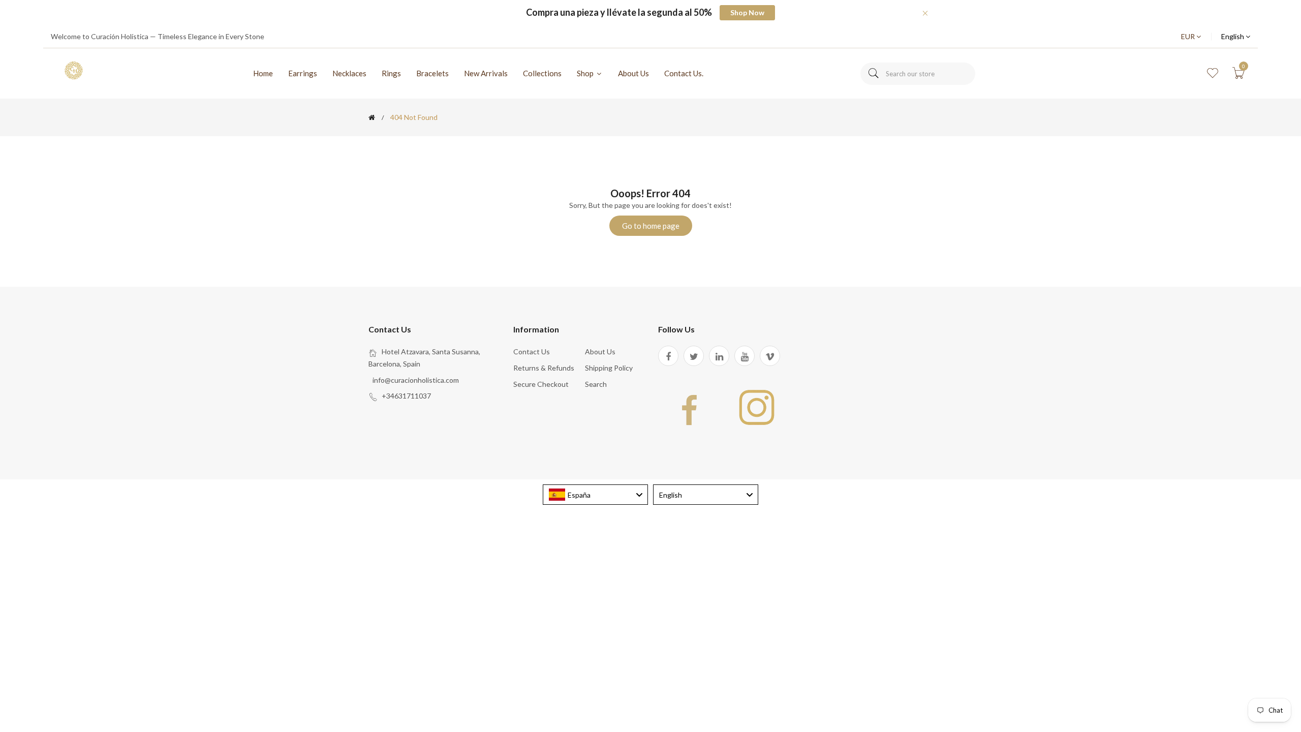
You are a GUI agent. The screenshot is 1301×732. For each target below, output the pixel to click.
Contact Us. (683, 73)
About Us (633, 73)
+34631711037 (406, 395)
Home (263, 73)
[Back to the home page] (371, 117)
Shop (586, 73)
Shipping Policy (609, 367)
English (1233, 36)
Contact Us (531, 351)
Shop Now (747, 12)
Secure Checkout (541, 384)
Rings (391, 73)
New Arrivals (486, 73)
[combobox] (917, 74)
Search (596, 384)
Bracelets (432, 73)
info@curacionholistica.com (416, 380)
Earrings (302, 73)
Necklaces (349, 73)
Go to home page (650, 225)
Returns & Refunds (543, 367)
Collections (542, 73)
